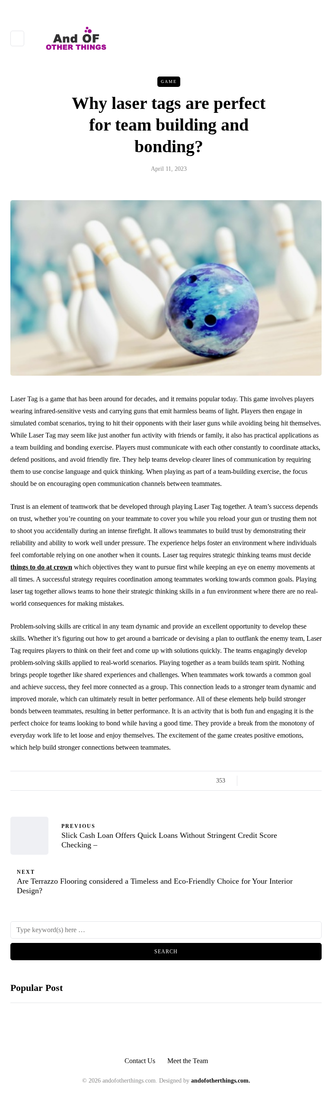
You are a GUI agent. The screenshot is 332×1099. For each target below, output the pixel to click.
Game (169, 81)
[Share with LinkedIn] (283, 780)
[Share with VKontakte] (305, 780)
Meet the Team (187, 1060)
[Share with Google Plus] (273, 780)
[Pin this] (294, 780)
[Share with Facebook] (251, 780)
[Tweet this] (262, 780)
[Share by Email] (316, 780)
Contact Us (139, 1060)
